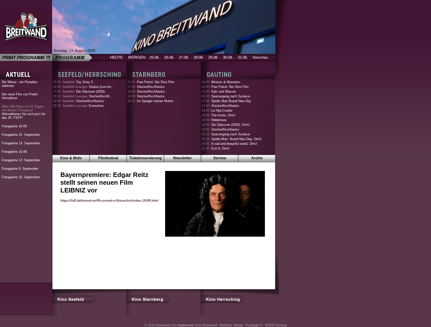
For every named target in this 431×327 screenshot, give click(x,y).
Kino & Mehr (71, 158)
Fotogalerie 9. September (20, 168)
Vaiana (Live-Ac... (88, 87)
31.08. (243, 57)
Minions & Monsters (225, 82)
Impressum (186, 325)
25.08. (154, 57)
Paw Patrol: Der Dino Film (155, 82)
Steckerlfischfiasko (83, 101)
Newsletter (182, 158)
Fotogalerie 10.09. (15, 126)
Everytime (83, 106)
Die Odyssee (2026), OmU (230, 125)
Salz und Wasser (223, 91)
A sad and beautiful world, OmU (234, 144)
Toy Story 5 (78, 82)
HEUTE (116, 57)
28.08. (199, 57)
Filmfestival (108, 158)
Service (219, 158)
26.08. (169, 57)
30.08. (228, 57)
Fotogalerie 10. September (21, 177)
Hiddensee (218, 120)
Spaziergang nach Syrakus (230, 96)
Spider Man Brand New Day (231, 101)
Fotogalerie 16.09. (15, 152)
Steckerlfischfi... (87, 96)
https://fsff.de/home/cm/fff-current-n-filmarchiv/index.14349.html (109, 200)
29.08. (213, 57)
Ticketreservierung (145, 158)
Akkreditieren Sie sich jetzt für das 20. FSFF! (23, 112)
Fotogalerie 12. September (21, 160)
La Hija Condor (221, 110)
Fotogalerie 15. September (21, 135)
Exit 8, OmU (220, 148)
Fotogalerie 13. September (21, 143)
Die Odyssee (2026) (84, 91)
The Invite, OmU (223, 115)
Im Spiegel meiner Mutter (155, 101)
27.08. (184, 57)
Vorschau (260, 57)
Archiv (257, 158)
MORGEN (136, 57)
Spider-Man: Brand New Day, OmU (236, 139)
